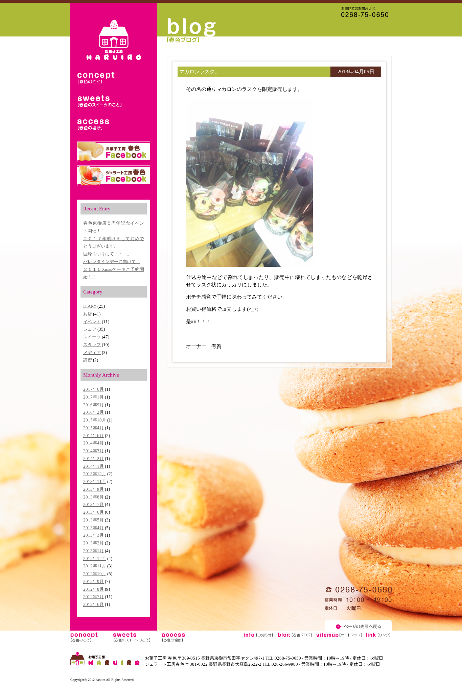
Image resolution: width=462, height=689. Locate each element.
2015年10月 (94, 420)
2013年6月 (93, 512)
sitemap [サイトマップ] (339, 637)
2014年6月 (93, 435)
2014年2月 (93, 458)
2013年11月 (94, 481)
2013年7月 (93, 504)
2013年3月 (93, 535)
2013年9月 (93, 489)
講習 (87, 359)
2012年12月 (94, 558)
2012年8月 (93, 589)
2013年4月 (93, 527)
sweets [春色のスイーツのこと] (99, 101)
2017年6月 (93, 389)
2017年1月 (93, 397)
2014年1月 (93, 466)
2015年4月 (93, 427)
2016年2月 (93, 412)
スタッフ (92, 344)
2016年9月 (93, 404)
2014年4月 (93, 442)
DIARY (89, 306)
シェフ (89, 329)
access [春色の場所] (99, 124)
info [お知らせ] (258, 637)
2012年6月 (93, 604)
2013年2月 (93, 542)
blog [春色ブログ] (294, 637)
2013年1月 (93, 550)
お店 (87, 313)
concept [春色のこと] (99, 78)
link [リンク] (378, 637)
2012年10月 (94, 573)
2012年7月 (93, 596)
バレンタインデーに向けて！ (111, 261)
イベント (92, 321)
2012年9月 (93, 581)
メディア (92, 352)
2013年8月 (93, 497)
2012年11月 (94, 565)
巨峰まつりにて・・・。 (107, 253)
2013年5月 (93, 519)
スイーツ (92, 336)
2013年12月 (94, 473)
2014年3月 (93, 450)
